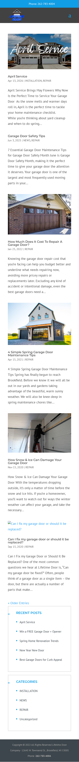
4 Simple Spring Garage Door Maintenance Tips (30, 353)
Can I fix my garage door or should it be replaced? (38, 540)
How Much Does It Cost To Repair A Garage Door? (35, 243)
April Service (17, 76)
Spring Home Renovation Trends (39, 641)
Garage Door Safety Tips (26, 136)
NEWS (26, 140)
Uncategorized (28, 719)
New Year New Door (32, 650)
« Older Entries (18, 603)
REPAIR (47, 80)
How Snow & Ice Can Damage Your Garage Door (35, 461)
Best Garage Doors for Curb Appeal (41, 660)
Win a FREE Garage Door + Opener (40, 631)
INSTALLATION (33, 80)
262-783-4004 (46, 4)
